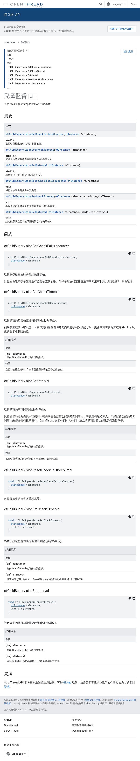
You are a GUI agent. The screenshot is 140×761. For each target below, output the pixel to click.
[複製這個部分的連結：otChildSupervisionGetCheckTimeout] (63, 292)
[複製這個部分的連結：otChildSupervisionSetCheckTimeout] (63, 509)
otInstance (72, 134)
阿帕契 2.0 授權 (92, 700)
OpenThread (10, 42)
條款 (6, 745)
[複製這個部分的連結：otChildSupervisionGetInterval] (52, 381)
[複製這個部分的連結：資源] (15, 674)
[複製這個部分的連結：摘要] (15, 116)
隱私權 (15, 745)
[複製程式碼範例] (134, 253)
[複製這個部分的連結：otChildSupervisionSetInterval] (52, 591)
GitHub (67, 682)
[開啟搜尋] (101, 4)
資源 (7, 686)
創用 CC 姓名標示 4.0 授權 (52, 700)
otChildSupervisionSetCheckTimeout (29, 196)
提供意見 (128, 51)
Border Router (11, 730)
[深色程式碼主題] (130, 253)
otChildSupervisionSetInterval (26, 212)
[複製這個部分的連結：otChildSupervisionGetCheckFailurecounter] (72, 246)
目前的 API (12, 15)
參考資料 (25, 42)
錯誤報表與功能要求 (83, 725)
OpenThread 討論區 (82, 730)
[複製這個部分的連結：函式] (15, 235)
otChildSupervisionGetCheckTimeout (29, 149)
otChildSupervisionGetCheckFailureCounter (34, 134)
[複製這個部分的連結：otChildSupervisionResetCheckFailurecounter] (76, 470)
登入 (133, 4)
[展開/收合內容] (27, 51)
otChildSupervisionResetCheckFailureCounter (35, 180)
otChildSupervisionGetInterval (26, 165)
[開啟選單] (5, 4)
